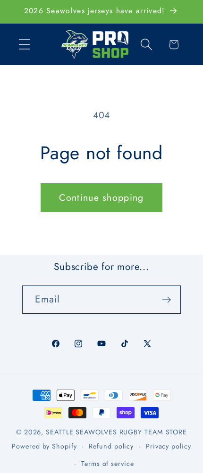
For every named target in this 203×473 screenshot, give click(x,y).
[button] (24, 44)
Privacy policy (168, 446)
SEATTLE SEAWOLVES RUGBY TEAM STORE (116, 432)
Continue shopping (101, 197)
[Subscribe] (166, 299)
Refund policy (111, 446)
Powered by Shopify (44, 446)
